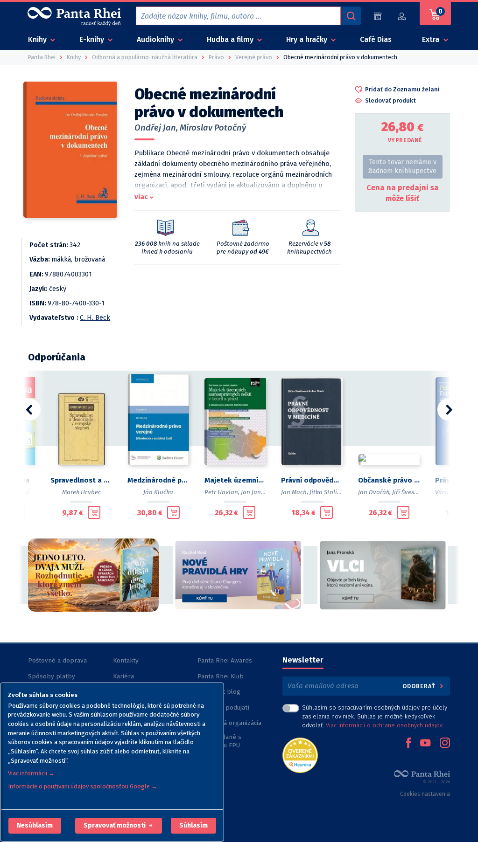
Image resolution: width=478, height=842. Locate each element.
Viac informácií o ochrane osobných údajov (384, 725)
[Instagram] (445, 744)
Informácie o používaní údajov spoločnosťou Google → (82, 786)
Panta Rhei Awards (224, 660)
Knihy (38, 39)
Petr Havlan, (221, 492)
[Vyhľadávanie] (350, 16)
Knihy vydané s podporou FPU (219, 741)
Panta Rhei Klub (220, 676)
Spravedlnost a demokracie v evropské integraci (81, 480)
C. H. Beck (95, 318)
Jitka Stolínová (330, 492)
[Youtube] (425, 744)
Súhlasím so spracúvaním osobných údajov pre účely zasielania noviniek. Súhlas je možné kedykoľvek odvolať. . (374, 716)
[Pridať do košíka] (94, 512)
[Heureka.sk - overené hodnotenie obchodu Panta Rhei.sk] (300, 754)
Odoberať (419, 686)
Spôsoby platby (51, 676)
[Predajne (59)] (377, 16)
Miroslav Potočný (213, 128)
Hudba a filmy (231, 39)
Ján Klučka (158, 492)
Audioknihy (156, 39)
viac (141, 197)
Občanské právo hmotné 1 (389, 480)
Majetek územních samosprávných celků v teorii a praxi (235, 480)
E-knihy (92, 39)
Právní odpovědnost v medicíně (312, 480)
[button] (34, 826)
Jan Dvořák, (374, 492)
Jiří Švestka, (408, 492)
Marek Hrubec (81, 492)
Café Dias (376, 39)
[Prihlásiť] (402, 16)
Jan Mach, (294, 492)
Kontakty (126, 660)
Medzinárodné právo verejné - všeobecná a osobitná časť (158, 480)
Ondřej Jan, (156, 128)
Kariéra (123, 676)
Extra (431, 39)
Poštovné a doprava (57, 660)
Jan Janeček (257, 492)
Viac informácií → (31, 773)
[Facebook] (408, 744)
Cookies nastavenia (425, 794)
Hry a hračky (307, 39)
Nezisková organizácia (229, 723)
